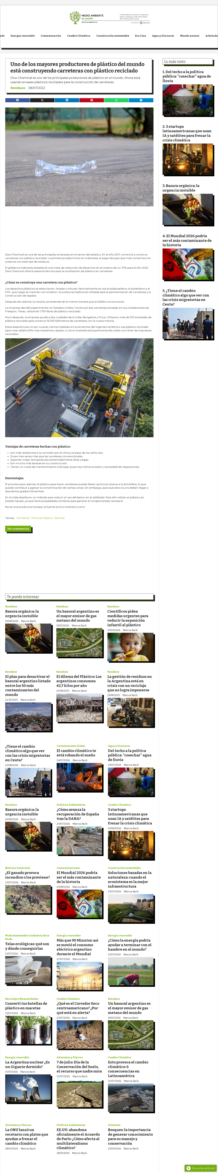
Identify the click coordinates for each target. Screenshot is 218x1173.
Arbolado (114, 1125)
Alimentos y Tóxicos (70, 1057)
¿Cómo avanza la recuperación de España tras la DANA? (78, 814)
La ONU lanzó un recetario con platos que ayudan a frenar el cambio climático (26, 1137)
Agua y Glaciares (163, 35)
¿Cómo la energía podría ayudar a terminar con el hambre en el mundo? (130, 945)
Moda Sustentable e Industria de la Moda (27, 937)
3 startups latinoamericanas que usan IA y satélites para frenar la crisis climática (130, 816)
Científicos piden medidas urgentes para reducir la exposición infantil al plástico (127, 618)
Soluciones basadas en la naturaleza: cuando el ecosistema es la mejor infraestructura (130, 879)
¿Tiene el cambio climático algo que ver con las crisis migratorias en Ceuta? (27, 753)
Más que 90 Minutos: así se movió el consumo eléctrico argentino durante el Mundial (77, 947)
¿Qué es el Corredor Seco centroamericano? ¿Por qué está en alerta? (78, 1008)
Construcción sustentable (112, 35)
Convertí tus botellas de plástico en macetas (26, 1005)
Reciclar (60, 518)
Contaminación (51, 35)
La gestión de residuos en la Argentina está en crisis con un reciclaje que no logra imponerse (129, 683)
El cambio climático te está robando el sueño (76, 753)
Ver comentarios (18, 528)
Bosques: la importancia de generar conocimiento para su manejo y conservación (130, 1137)
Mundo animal (189, 35)
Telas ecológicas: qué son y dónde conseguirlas (27, 946)
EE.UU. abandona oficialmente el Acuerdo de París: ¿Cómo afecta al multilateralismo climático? (78, 1139)
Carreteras (23, 518)
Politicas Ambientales (71, 804)
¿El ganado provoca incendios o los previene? (27, 875)
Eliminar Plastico (42, 518)
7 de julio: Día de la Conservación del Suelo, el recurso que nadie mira (79, 1066)
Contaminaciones (68, 868)
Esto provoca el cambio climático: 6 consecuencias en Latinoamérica (128, 1069)
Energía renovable (23, 35)
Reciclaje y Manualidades (21, 998)
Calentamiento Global (71, 746)
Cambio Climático (78, 35)
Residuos (17, 88)
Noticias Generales (17, 868)
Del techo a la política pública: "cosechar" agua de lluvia (129, 755)
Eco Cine (140, 35)
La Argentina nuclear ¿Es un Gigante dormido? (27, 1064)
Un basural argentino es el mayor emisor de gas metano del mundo (77, 616)
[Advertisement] (79, 227)
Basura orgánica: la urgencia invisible (22, 613)
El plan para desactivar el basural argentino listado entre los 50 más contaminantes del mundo (28, 685)
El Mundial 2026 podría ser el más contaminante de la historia (79, 877)
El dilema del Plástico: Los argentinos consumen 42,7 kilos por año (79, 681)
